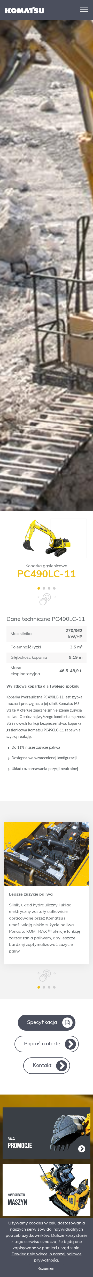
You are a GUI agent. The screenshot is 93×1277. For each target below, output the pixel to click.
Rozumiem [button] (46, 1269)
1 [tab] (38, 588)
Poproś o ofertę (42, 1044)
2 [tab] (44, 588)
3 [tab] (49, 588)
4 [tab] (54, 588)
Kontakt (42, 1065)
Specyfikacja (42, 1022)
